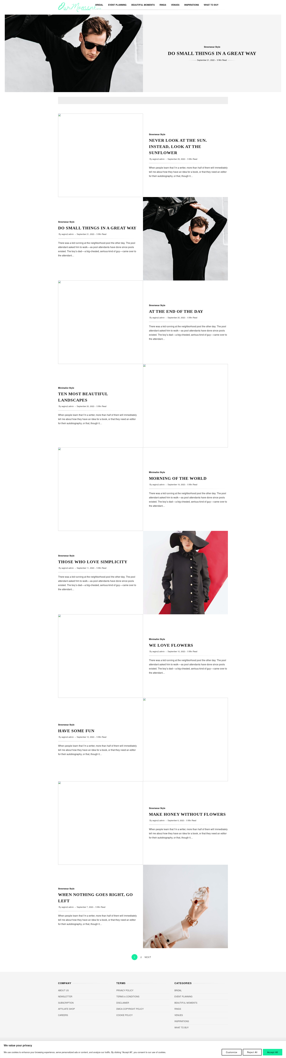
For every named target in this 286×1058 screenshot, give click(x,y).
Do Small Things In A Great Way (212, 53)
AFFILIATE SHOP (66, 1008)
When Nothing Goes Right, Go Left (185, 906)
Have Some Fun (185, 739)
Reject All (252, 1052)
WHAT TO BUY (211, 4)
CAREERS (63, 1015)
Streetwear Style (212, 46)
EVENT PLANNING (117, 4)
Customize (231, 1052)
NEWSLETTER (65, 996)
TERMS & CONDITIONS (127, 996)
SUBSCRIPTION (66, 1002)
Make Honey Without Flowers (100, 823)
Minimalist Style (66, 387)
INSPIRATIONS (191, 4)
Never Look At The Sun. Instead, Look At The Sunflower (100, 155)
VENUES (175, 4)
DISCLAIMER (122, 1002)
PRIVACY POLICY (124, 990)
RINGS (163, 4)
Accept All (272, 1052)
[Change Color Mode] (222, 5)
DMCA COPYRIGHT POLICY (130, 1008)
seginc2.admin (158, 159)
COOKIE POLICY (124, 1015)
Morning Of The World (100, 489)
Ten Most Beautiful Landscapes (185, 405)
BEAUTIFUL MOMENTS (143, 4)
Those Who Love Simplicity (185, 572)
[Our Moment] (79, 11)
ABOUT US (63, 990)
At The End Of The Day (100, 322)
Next (148, 957)
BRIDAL (178, 990)
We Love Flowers (100, 656)
